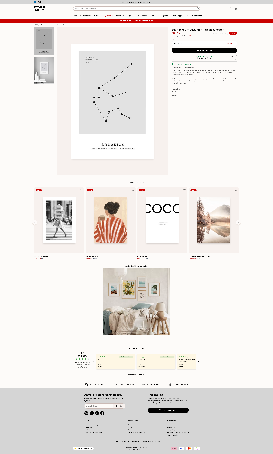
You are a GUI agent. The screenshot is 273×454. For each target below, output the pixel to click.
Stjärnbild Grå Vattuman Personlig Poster (69, 25)
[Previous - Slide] (34, 222)
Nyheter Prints (91, 430)
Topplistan (89, 427)
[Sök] (198, 8)
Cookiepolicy (125, 441)
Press (130, 427)
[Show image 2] (44, 70)
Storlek (174, 39)
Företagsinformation (139, 441)
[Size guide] (177, 57)
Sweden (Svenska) (83, 448)
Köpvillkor (116, 441)
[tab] (231, 8)
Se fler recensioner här (136, 374)
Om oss (131, 425)
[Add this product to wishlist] (231, 57)
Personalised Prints (47, 25)
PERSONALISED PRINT (220, 33)
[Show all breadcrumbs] (36, 25)
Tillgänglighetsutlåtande (136, 432)
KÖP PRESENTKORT (170, 410)
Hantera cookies (172, 435)
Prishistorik (175, 95)
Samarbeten (132, 430)
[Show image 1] (44, 41)
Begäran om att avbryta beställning (179, 432)
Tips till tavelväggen (92, 425)
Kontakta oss (171, 427)
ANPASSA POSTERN (204, 50)
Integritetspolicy (154, 441)
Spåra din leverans (173, 425)
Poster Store (141, 447)
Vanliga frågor (172, 430)
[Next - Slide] (238, 222)
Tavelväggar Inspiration (94, 432)
